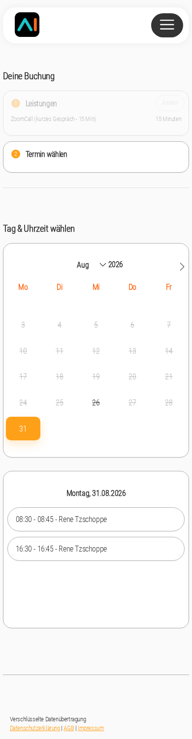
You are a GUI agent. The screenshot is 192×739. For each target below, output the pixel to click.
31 (23, 428)
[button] (182, 267)
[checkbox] (23, 429)
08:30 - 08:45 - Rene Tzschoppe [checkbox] (61, 519)
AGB (69, 728)
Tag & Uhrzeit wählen (39, 228)
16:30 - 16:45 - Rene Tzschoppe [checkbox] (61, 549)
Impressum (91, 728)
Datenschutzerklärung (35, 728)
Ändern (170, 102)
